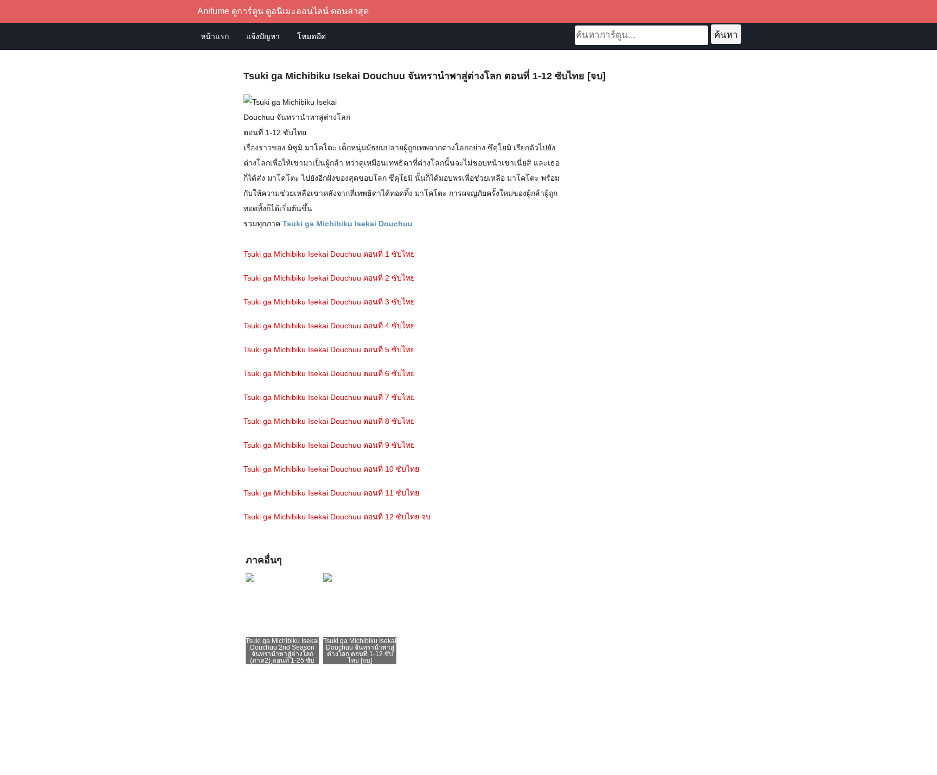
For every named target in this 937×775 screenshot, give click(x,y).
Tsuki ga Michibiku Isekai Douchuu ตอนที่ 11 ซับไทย (331, 492)
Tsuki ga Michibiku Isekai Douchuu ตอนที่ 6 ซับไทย (329, 373)
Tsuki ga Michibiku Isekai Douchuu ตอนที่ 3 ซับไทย (329, 301)
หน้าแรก (215, 36)
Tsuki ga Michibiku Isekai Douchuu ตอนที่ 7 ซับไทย (329, 397)
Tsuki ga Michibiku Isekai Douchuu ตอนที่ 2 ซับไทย (329, 278)
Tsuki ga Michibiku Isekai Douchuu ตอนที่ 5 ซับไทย (329, 349)
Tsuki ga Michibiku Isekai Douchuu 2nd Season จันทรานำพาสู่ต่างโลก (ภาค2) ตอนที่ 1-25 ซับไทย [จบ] (282, 654)
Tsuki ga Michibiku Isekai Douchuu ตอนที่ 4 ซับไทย (329, 325)
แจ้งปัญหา (263, 36)
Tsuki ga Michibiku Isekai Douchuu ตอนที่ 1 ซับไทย (329, 254)
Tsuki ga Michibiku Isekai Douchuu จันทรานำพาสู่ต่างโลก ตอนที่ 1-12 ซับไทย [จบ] (359, 650)
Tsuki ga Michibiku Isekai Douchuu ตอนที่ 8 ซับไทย (329, 421)
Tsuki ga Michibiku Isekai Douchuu (348, 223)
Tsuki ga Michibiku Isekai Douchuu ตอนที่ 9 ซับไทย (329, 445)
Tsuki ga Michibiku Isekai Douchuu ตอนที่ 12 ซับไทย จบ (337, 516)
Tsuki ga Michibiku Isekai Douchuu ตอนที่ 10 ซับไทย (331, 469)
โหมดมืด (311, 36)
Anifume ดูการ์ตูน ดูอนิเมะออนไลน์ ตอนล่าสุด (283, 11)
